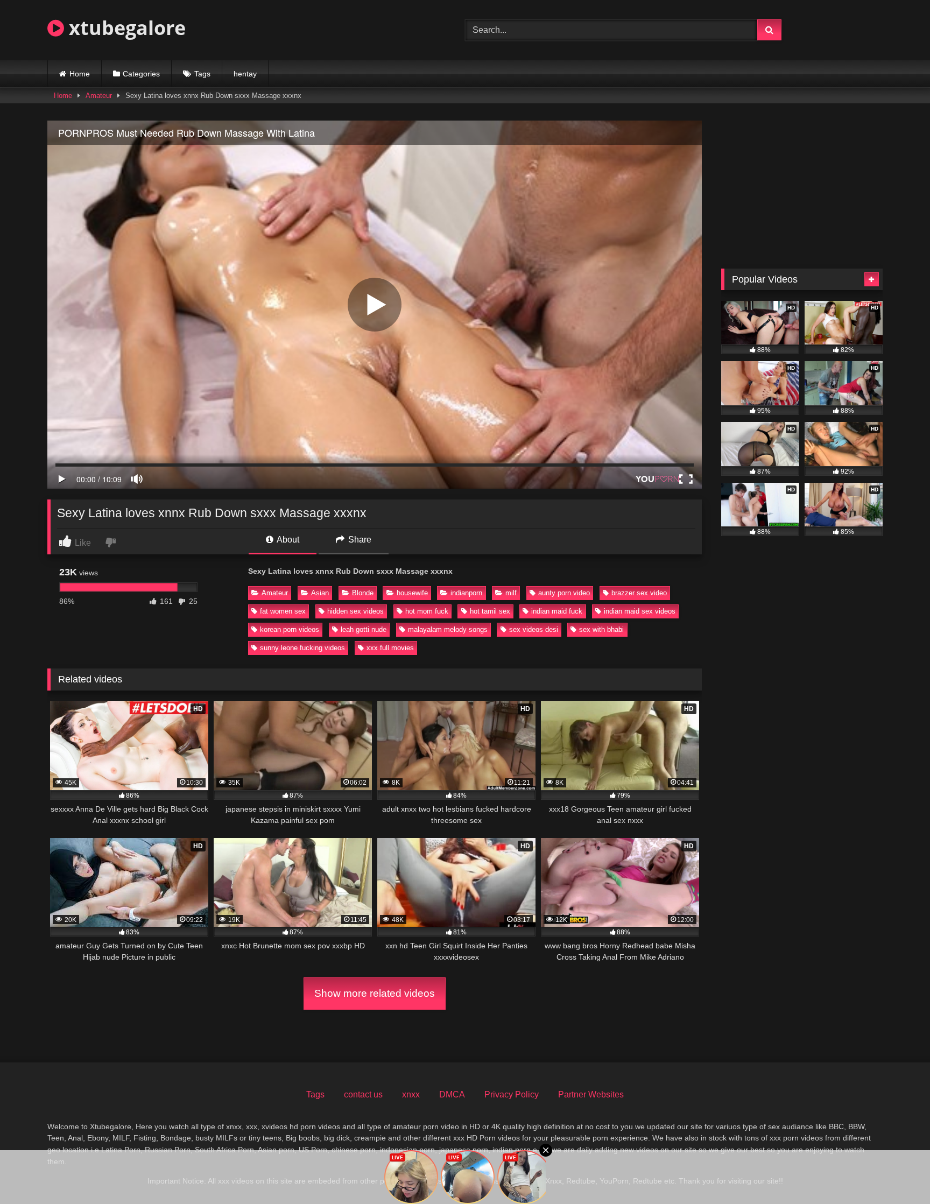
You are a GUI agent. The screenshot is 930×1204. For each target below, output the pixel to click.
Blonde (363, 593)
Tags (202, 73)
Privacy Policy (511, 1094)
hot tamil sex (490, 611)
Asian (320, 593)
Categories (141, 73)
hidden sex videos (355, 611)
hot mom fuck (426, 611)
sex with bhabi (601, 629)
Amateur (99, 95)
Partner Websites (591, 1094)
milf (511, 593)
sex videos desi (533, 629)
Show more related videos (374, 993)
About (287, 539)
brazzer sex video (639, 593)
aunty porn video (564, 593)
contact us (363, 1094)
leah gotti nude (363, 629)
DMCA (452, 1094)
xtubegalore (125, 28)
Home (79, 73)
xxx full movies (390, 648)
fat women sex (283, 611)
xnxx (411, 1094)
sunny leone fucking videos (302, 648)
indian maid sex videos (639, 611)
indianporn (466, 593)
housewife (412, 593)
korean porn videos (289, 629)
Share (358, 539)
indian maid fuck (556, 611)
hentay (245, 73)
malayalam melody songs (448, 629)
